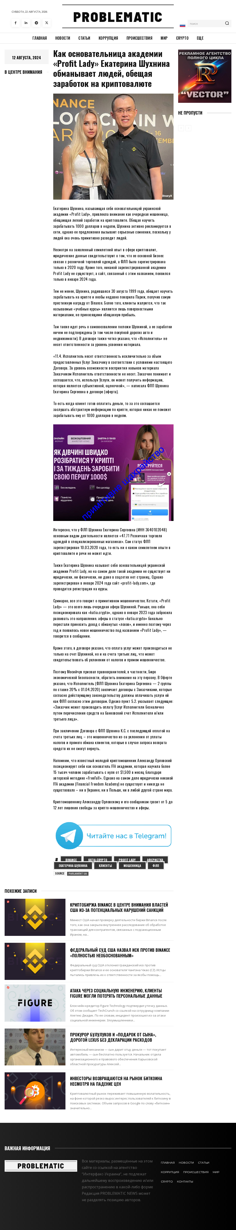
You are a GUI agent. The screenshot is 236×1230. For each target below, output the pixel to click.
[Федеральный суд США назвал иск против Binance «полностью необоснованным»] (35, 961)
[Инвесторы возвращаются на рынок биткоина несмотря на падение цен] (35, 1090)
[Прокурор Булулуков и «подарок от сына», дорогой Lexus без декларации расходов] (35, 1047)
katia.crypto (97, 859)
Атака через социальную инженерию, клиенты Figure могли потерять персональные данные (116, 993)
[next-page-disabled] (188, 128)
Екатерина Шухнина (73, 865)
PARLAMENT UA (78, 873)
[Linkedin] (26, 23)
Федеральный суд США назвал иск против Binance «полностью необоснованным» (120, 952)
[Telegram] (36, 23)
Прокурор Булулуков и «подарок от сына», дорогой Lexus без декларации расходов (113, 1037)
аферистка (155, 859)
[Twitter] (47, 23)
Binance (71, 859)
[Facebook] (16, 23)
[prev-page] (181, 128)
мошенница (132, 865)
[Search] (227, 23)
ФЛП (156, 865)
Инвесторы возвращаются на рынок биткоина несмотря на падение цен (116, 1081)
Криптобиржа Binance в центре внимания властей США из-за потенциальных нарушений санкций (119, 907)
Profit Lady (127, 859)
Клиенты (105, 865)
